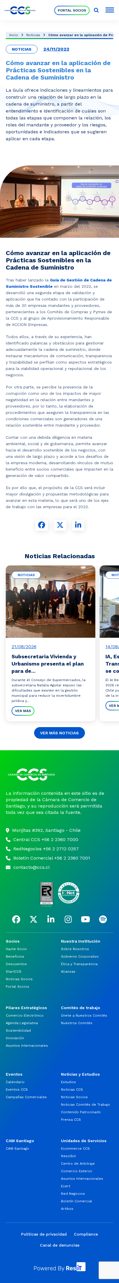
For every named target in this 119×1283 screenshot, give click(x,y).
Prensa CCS (71, 1120)
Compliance (86, 1234)
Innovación (15, 1038)
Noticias (33, 35)
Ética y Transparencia (79, 964)
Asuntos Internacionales (27, 1046)
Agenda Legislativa (22, 1023)
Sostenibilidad (18, 1030)
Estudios (68, 1082)
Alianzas (68, 971)
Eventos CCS (17, 1089)
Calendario (15, 1082)
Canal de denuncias (59, 1245)
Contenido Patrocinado (81, 1112)
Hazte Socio (16, 949)
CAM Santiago (17, 1148)
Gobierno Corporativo (80, 956)
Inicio (13, 35)
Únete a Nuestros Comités (84, 1015)
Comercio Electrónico (25, 1015)
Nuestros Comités (76, 1023)
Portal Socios (72, 10)
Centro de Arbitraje (78, 1164)
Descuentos (16, 964)
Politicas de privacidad (44, 1234)
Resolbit (68, 1156)
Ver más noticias (59, 733)
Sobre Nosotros (75, 949)
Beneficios (15, 956)
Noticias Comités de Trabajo (85, 1105)
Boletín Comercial (76, 1201)
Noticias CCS (72, 1089)
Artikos (67, 1209)
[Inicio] (59, 774)
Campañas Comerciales (26, 1097)
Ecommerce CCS (75, 1148)
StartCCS (13, 971)
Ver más (23, 711)
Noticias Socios (19, 979)
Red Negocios (73, 1194)
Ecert (65, 1186)
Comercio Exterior (76, 1171)
